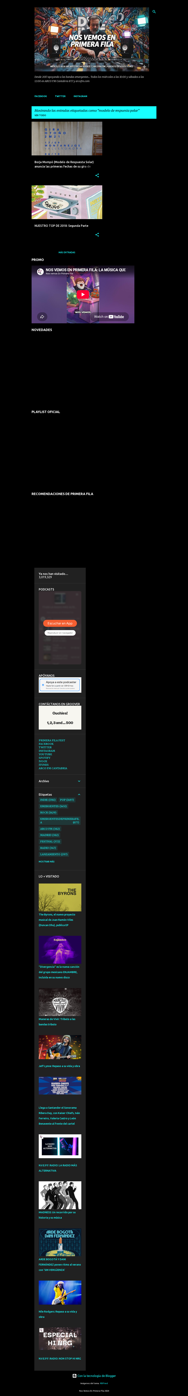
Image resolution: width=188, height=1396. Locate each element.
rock (44, 812)
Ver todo (40, 115)
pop (63, 799)
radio (44, 848)
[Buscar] (154, 11)
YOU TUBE (45, 754)
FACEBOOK (41, 96)
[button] (97, 175)
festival (46, 841)
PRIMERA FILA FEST (52, 740)
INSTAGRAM (80, 96)
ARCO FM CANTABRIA (53, 768)
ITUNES (44, 764)
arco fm (46, 828)
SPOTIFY (44, 757)
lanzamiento (50, 854)
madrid (45, 835)
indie (44, 799)
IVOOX (43, 761)
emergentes (49, 806)
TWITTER (60, 96)
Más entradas (67, 252)
